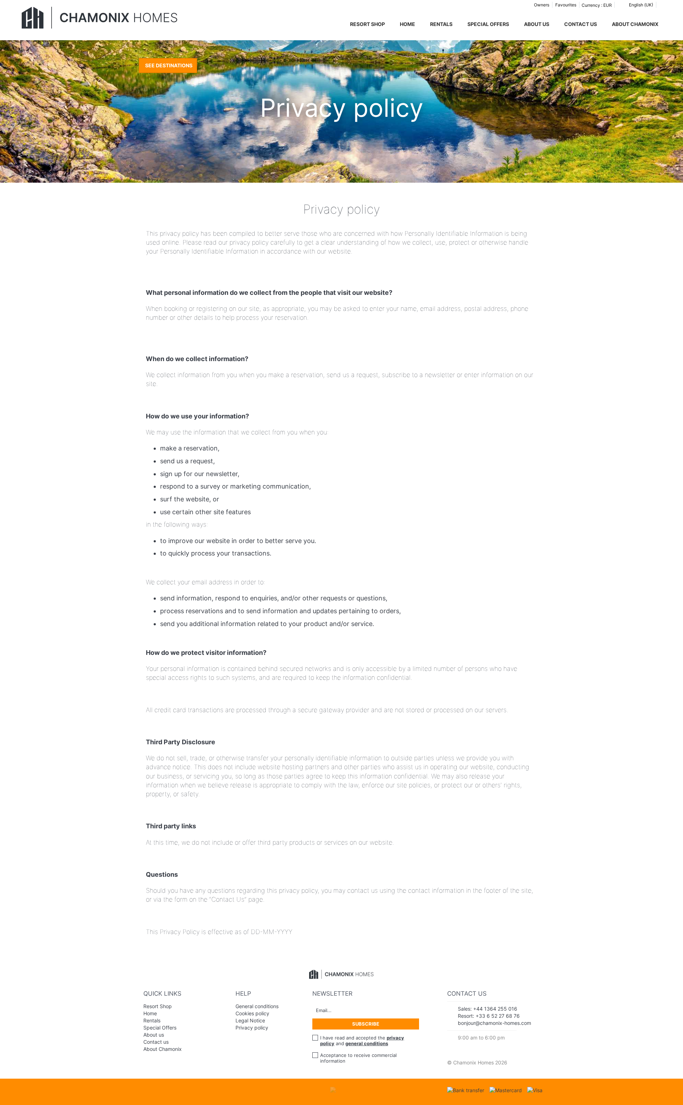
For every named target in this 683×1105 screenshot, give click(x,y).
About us (536, 24)
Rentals (441, 24)
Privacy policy (251, 1028)
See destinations (168, 65)
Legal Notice (250, 1020)
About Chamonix (635, 24)
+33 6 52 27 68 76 (498, 1016)
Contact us (580, 24)
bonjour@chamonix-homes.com (494, 1023)
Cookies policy (252, 1013)
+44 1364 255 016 (495, 1009)
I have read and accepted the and (362, 1040)
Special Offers (488, 24)
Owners (541, 4)
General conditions (257, 1006)
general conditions (366, 1043)
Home (407, 24)
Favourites (565, 4)
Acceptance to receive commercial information (358, 1058)
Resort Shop (367, 24)
